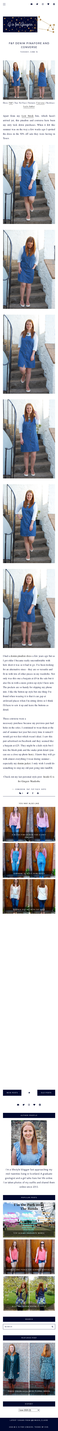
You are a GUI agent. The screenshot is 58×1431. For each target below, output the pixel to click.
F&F (11, 102)
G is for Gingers (24, 1427)
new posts (12, 1093)
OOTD (43, 789)
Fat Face (35, 789)
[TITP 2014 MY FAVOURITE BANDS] (29, 1236)
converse (20, 789)
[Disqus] (29, 959)
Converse (40, 102)
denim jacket (24, 763)
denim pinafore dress (21, 655)
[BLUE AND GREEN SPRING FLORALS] (29, 1310)
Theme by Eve (41, 1427)
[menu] (4, 4)
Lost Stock (28, 115)
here (31, 754)
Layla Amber (29, 106)
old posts (46, 1093)
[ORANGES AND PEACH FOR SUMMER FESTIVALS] (29, 1273)
